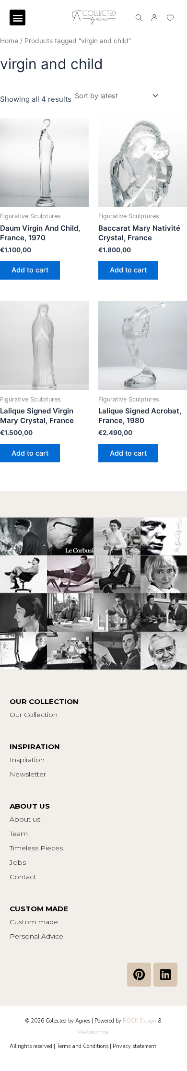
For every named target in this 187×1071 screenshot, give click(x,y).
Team (19, 833)
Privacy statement (134, 1046)
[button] (17, 17)
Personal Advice (36, 936)
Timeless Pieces (36, 848)
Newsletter (28, 774)
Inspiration (27, 759)
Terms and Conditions (82, 1046)
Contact (23, 876)
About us (25, 819)
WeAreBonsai (93, 1032)
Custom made (34, 922)
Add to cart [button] (30, 270)
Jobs (18, 862)
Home (9, 41)
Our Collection (34, 714)
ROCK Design (139, 1020)
